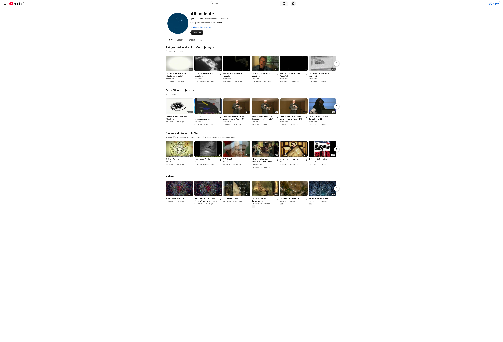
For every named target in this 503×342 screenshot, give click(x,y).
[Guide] (4, 3)
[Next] (336, 63)
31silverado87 (257, 164)
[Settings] (483, 3)
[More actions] (192, 74)
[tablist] (251, 40)
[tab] (170, 40)
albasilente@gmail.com (202, 27)
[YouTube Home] (15, 3)
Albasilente (170, 79)
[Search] (284, 3)
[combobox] (246, 3)
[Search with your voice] (293, 3)
